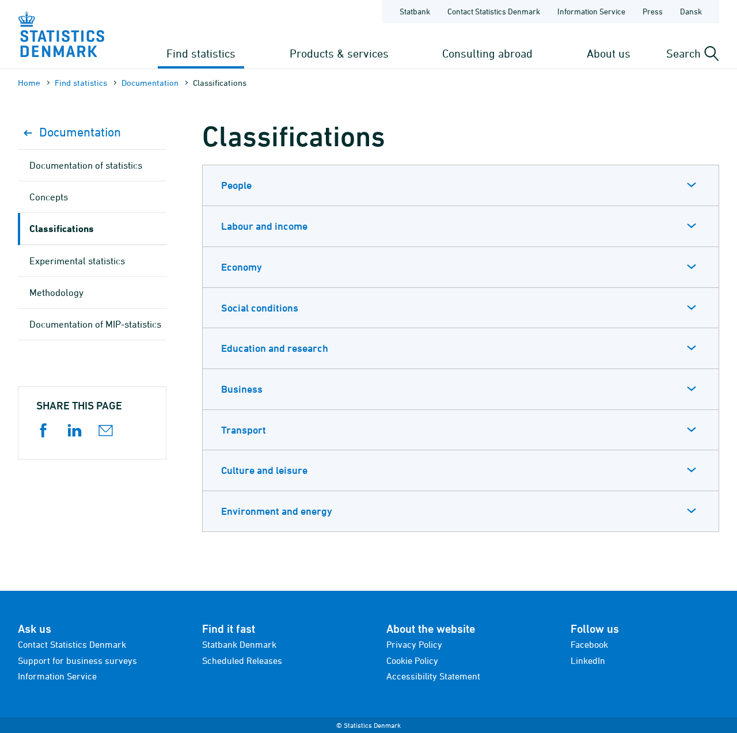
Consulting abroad (487, 53)
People (236, 185)
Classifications (61, 228)
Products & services (339, 53)
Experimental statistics (77, 261)
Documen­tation (149, 83)
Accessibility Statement (433, 676)
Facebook (589, 644)
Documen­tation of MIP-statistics (95, 324)
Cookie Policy (412, 660)
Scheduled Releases (242, 660)
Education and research (274, 348)
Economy (241, 267)
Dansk (691, 11)
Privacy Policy (414, 644)
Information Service (591, 11)
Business (242, 389)
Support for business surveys (77, 660)
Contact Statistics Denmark (493, 11)
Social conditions (259, 308)
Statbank (415, 11)
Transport (243, 430)
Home (29, 83)
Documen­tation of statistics (85, 165)
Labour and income (264, 226)
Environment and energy (276, 511)
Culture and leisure (264, 470)
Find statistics (200, 53)
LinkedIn (588, 660)
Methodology (56, 292)
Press (653, 11)
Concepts (48, 197)
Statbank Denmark (239, 644)
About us (608, 53)
